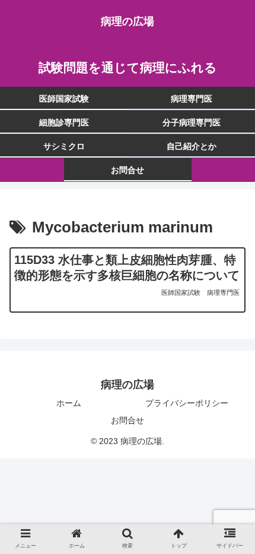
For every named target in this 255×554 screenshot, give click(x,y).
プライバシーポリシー (186, 403)
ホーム (68, 403)
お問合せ (127, 420)
